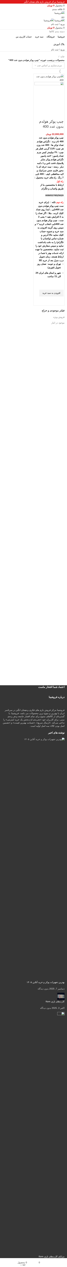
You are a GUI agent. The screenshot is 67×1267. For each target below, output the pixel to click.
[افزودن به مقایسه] (59, 115)
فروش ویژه (59, 317)
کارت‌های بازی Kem (55, 1001)
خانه (62, 56)
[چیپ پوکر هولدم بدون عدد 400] (49, 78)
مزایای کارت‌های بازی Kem (52, 1256)
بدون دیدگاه (43, 988)
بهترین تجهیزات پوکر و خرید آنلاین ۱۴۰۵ (46, 982)
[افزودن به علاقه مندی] (59, 286)
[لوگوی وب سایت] (59, 13)
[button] (51, 293)
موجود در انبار (58, 322)
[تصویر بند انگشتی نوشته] (33, 859)
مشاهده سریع (59, 300)
